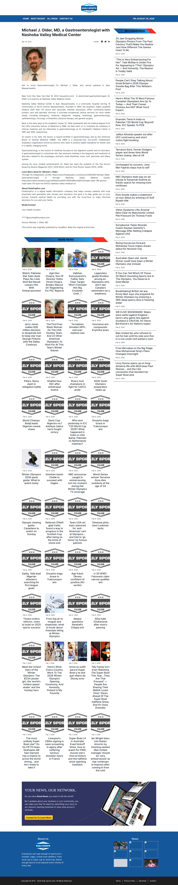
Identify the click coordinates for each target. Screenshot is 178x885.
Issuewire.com (66, 96)
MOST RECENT (38, 18)
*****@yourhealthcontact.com (36, 217)
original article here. (86, 227)
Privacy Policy (129, 881)
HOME (26, 18)
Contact (153, 881)
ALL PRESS (52, 18)
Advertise (142, 881)
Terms (118, 881)
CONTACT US (65, 18)
